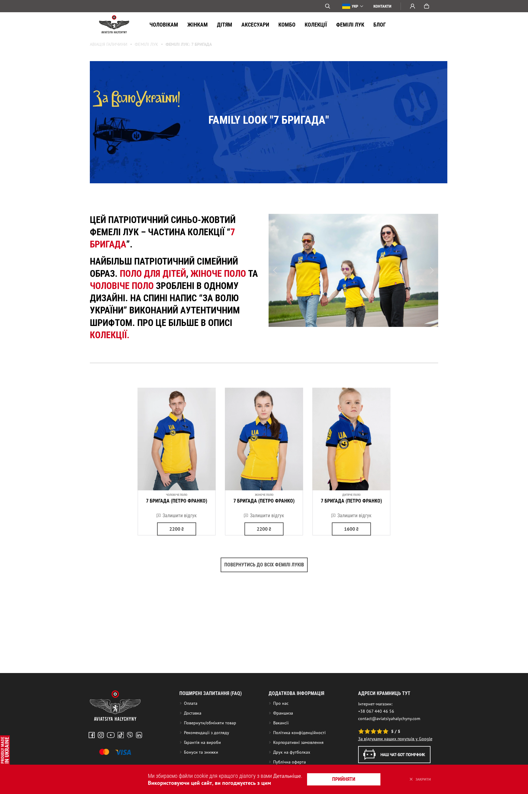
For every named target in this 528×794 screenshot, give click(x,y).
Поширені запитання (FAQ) (210, 693)
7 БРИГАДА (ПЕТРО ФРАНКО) (176, 501)
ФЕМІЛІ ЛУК (350, 24)
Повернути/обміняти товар (210, 723)
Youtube (111, 735)
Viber (130, 735)
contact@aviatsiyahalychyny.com (389, 718)
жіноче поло (218, 273)
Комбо (286, 24)
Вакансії (281, 723)
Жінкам (197, 24)
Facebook (92, 735)
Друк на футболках (291, 752)
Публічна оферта (289, 762)
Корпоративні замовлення (298, 742)
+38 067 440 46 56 (376, 711)
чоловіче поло (122, 285)
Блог (379, 24)
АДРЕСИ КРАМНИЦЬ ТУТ (384, 693)
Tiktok (121, 735)
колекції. (110, 335)
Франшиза (283, 713)
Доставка (192, 713)
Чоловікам (163, 24)
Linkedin (139, 735)
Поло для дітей (153, 273)
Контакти (382, 6)
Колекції (316, 24)
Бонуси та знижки (201, 752)
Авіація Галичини (108, 44)
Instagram (101, 735)
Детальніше (287, 775)
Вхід (412, 6)
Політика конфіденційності (299, 732)
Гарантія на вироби (202, 742)
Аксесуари (255, 24)
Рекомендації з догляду (206, 732)
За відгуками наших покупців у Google (395, 738)
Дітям (224, 24)
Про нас (280, 703)
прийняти (343, 779)
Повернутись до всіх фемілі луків (264, 565)
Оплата (190, 703)
